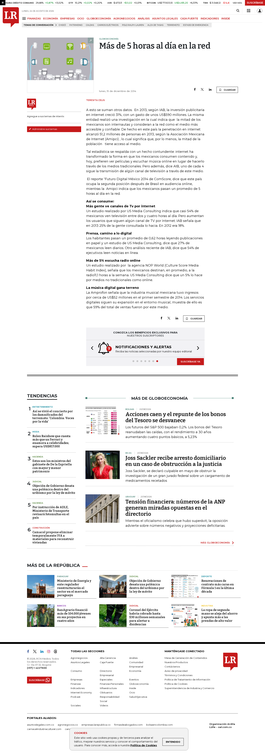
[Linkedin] (210, 89)
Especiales (106, 679)
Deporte (206, 576)
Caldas (90, 25)
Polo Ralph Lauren (133, 25)
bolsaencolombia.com (159, 724)
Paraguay (63, 576)
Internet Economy (81, 692)
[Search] (237, 11)
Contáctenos (172, 666)
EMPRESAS (67, 18)
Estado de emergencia (195, 25)
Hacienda (37, 456)
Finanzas (76, 683)
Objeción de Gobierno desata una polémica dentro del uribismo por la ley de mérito (53, 489)
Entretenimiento (42, 407)
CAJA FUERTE (189, 18)
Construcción (41, 528)
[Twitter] (202, 89)
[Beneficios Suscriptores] (248, 11)
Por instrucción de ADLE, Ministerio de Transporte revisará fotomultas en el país (50, 512)
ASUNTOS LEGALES (165, 18)
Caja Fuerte (107, 662)
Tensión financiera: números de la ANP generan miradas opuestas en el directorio (175, 507)
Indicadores (78, 688)
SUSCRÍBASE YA (190, 361)
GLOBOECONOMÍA (99, 18)
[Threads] (57, 652)
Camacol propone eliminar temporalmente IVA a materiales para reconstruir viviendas (53, 537)
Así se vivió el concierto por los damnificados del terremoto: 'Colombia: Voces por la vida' (53, 416)
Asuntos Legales (80, 662)
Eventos (134, 679)
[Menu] (24, 18)
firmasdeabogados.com (128, 724)
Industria (207, 605)
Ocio (132, 692)
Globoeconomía (139, 683)
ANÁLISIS (144, 18)
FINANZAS (34, 18)
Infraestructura (108, 688)
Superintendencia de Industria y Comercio (189, 688)
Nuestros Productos (176, 662)
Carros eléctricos (108, 25)
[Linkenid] (43, 652)
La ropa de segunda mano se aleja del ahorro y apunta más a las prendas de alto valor (219, 615)
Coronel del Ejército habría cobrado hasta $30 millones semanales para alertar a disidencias (147, 617)
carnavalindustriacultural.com (44, 729)
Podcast (75, 696)
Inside (132, 688)
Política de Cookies (143, 745)
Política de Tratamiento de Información (187, 679)
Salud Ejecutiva (138, 696)
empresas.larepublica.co (96, 724)
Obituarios (106, 692)
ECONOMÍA (50, 18)
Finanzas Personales (111, 683)
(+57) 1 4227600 (37, 667)
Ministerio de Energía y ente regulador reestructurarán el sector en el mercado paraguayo (74, 588)
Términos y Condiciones (178, 675)
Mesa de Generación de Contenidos (186, 657)
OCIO (80, 18)
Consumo (76, 670)
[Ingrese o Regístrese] (259, 10)
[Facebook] (195, 89)
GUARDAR (229, 90)
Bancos (61, 605)
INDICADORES (210, 18)
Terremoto (173, 25)
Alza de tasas (155, 25)
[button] (91, 348)
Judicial (37, 481)
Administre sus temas (44, 129)
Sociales (76, 705)
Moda (35, 431)
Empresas (76, 679)
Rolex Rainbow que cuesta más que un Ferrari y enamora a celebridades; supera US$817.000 (51, 441)
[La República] (11, 17)
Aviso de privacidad (176, 670)
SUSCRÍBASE (255, 2)
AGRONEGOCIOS (124, 18)
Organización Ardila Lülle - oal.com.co (222, 725)
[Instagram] (50, 652)
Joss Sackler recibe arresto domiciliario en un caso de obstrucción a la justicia (175, 461)
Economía (135, 670)
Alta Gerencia (108, 657)
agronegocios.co (68, 724)
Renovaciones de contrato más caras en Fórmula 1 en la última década (217, 586)
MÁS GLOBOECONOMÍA (215, 542)
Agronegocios (79, 657)
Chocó (62, 25)
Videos (104, 705)
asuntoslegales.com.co (40, 724)
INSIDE (225, 18)
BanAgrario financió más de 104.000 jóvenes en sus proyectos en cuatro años (74, 615)
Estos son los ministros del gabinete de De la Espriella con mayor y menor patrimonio (52, 466)
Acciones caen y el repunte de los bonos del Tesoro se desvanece (175, 417)
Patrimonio (75, 25)
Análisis (133, 657)
